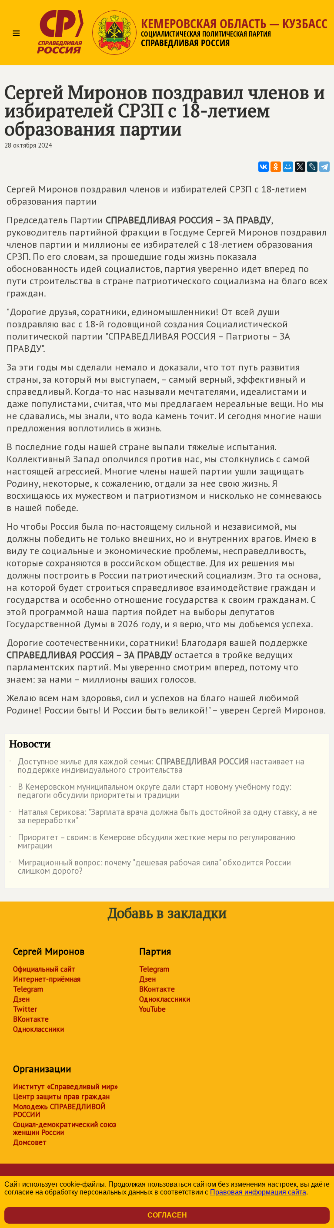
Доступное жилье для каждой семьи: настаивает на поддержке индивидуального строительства (156, 766)
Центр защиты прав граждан (61, 1096)
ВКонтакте (31, 1019)
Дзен (21, 999)
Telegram (28, 989)
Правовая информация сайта (258, 1192)
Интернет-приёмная (46, 979)
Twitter (25, 1009)
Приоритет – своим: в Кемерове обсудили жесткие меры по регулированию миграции (152, 842)
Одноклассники (38, 1029)
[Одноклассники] (276, 166)
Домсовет (30, 1142)
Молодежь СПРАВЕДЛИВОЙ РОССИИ (59, 1110)
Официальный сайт (44, 969)
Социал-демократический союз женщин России (64, 1128)
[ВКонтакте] (263, 166)
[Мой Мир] (288, 166)
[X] (300, 166)
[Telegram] (324, 166)
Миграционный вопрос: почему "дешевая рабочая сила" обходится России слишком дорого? (150, 867)
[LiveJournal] (312, 166)
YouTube (152, 1009)
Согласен (167, 1215)
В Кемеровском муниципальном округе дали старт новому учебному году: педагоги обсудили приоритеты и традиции (150, 791)
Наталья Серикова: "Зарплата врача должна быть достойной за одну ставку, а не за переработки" (163, 816)
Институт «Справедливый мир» (65, 1086)
